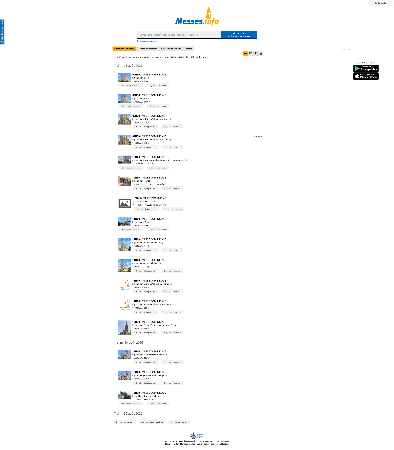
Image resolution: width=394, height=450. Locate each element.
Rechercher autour (124, 422)
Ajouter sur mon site (179, 422)
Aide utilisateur (222, 444)
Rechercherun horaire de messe (239, 34)
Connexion (382, 3)
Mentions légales (187, 444)
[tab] (124, 49)
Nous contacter (172, 444)
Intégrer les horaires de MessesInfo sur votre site (186, 441)
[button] (245, 53)
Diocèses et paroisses (219, 441)
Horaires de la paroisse (131, 85)
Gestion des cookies (205, 444)
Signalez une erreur (158, 85)
